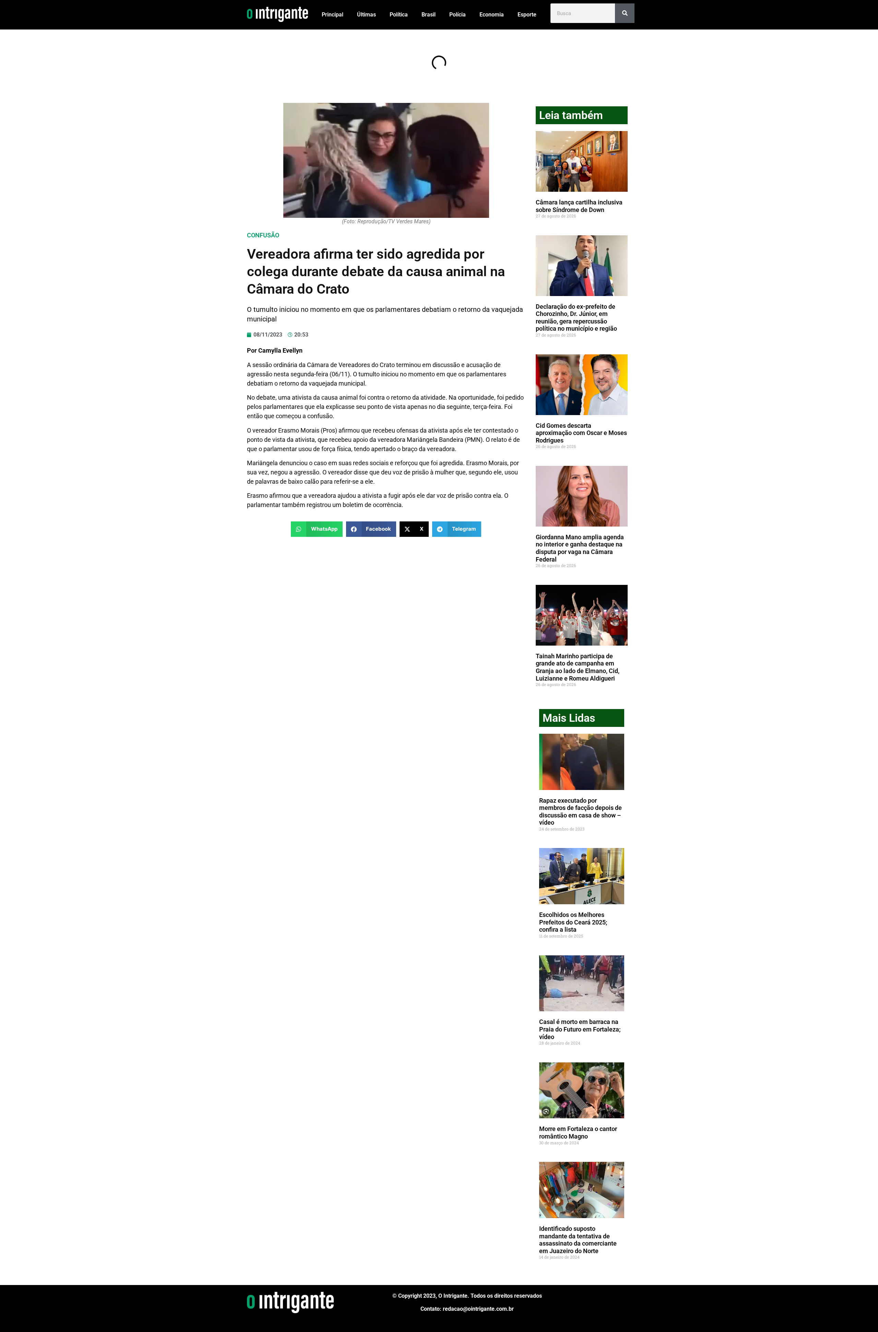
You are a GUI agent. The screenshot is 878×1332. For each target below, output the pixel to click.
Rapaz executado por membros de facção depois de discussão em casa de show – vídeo (580, 811)
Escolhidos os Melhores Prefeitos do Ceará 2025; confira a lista (573, 922)
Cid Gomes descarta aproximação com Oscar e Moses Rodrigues (581, 433)
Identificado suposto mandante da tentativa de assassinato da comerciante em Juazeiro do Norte (578, 1239)
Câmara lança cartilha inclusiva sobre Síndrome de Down (579, 206)
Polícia (457, 14)
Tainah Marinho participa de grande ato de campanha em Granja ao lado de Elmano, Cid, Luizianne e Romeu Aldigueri (577, 667)
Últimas (366, 14)
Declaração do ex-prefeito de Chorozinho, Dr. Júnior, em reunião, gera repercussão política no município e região (576, 317)
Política (399, 14)
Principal (332, 14)
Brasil (429, 14)
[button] (317, 529)
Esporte (527, 14)
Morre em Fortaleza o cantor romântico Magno (578, 1132)
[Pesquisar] (624, 13)
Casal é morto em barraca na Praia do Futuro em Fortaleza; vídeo (580, 1029)
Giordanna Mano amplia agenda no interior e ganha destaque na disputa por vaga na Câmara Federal (580, 548)
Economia (491, 14)
